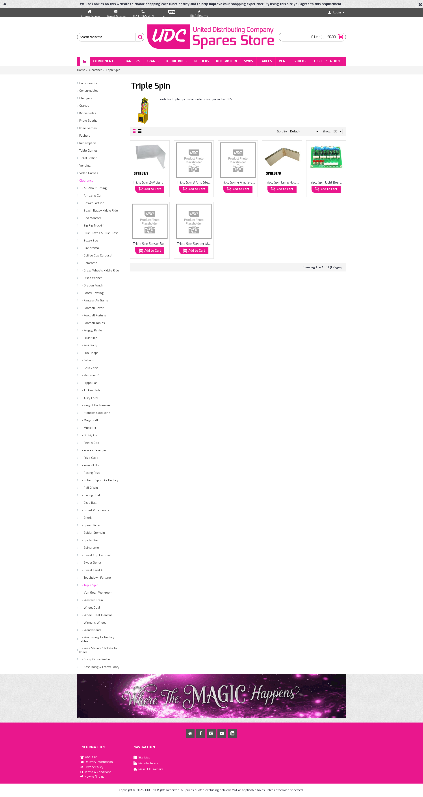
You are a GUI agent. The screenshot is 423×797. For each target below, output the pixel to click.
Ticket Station (88, 158)
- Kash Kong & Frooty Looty (99, 667)
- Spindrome (89, 548)
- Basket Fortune (91, 203)
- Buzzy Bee (88, 240)
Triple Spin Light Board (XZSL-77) (327, 182)
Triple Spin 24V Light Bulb (150, 182)
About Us (91, 757)
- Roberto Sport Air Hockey (98, 480)
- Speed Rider (89, 525)
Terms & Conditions (98, 772)
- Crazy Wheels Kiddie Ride (99, 270)
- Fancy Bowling (91, 293)
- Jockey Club (89, 390)
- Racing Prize (89, 473)
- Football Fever (91, 308)
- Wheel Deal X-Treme (96, 615)
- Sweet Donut (90, 563)
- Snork (85, 518)
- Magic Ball (88, 420)
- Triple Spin (88, 585)
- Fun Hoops (88, 353)
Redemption (87, 143)
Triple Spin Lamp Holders (283, 182)
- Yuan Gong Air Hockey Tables (96, 639)
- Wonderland (90, 630)
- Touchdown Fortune (95, 578)
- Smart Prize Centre (94, 510)
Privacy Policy (94, 767)
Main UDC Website (150, 769)
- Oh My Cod (88, 435)
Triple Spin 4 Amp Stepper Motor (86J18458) (238, 182)
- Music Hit (87, 428)
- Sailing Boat (89, 495)
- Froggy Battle (90, 330)
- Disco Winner (90, 278)
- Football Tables (92, 323)
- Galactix (87, 360)
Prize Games (88, 128)
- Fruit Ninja (88, 338)
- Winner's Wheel (92, 622)
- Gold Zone (88, 368)
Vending (85, 165)
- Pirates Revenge (92, 450)
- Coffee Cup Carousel (95, 255)
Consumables (88, 91)
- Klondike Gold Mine (94, 413)
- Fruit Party (88, 345)
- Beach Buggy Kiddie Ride (98, 210)
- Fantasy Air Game (93, 300)
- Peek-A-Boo (89, 443)
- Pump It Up (89, 465)
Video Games (88, 173)
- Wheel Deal (89, 607)
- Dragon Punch (91, 285)
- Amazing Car (90, 195)
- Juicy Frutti (88, 398)
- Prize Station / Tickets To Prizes (98, 650)
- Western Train (91, 600)
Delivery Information (99, 762)
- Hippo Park (88, 383)
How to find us (94, 776)
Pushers (84, 135)
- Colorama (88, 263)
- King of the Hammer (95, 405)
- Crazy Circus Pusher (95, 659)
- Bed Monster (90, 218)
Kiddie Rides (87, 113)
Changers (86, 98)
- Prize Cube (88, 458)
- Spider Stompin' (92, 533)
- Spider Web (89, 540)
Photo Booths (88, 121)
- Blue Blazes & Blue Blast (98, 233)
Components (88, 83)
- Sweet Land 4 (90, 570)
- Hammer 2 (89, 375)
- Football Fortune (92, 315)
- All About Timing (93, 188)
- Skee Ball (87, 503)
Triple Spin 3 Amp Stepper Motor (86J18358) (194, 182)
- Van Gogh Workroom (96, 592)
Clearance (86, 180)
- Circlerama (89, 248)
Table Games (88, 150)
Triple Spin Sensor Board (150, 244)
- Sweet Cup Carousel (95, 555)
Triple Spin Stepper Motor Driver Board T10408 (194, 244)
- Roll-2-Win (88, 488)
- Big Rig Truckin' (91, 225)
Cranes (84, 106)
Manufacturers (148, 763)
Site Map (144, 757)
